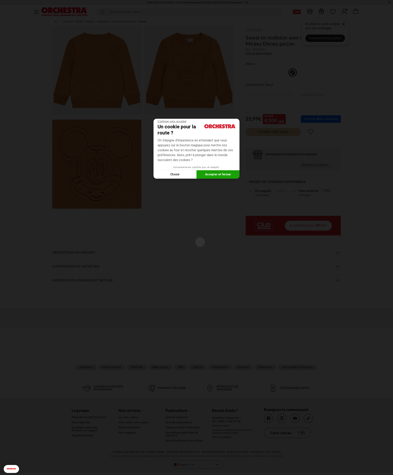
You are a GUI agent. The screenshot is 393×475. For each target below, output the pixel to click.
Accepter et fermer (218, 174)
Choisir (175, 174)
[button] (11, 469)
